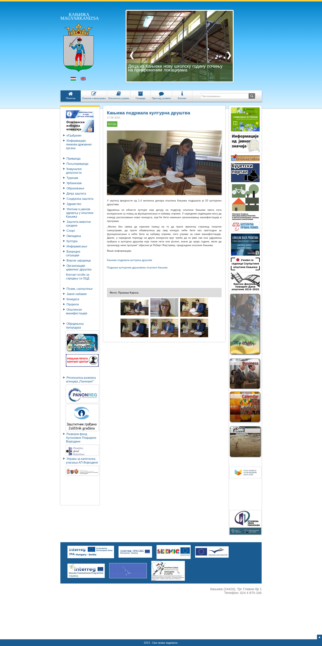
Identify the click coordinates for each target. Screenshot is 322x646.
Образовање (75, 188)
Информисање (77, 246)
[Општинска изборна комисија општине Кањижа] (80, 125)
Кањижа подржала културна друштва (148, 112)
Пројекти (73, 304)
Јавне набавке (77, 294)
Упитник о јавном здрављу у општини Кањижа (79, 213)
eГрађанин (74, 135)
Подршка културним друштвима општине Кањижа (137, 267)
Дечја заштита (76, 193)
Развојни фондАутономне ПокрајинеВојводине (81, 437)
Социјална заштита (80, 198)
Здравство (74, 204)
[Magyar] (73, 79)
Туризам (72, 177)
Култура (72, 241)
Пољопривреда (77, 163)
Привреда (73, 158)
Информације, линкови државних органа (79, 144)
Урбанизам (74, 183)
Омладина (74, 236)
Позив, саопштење (80, 288)
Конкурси (73, 299)
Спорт (71, 230)
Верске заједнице (79, 260)
